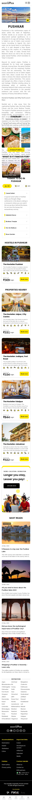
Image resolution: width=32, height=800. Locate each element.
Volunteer (20, 753)
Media (19, 756)
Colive (4, 751)
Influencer (20, 750)
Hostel (4, 745)
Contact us (20, 767)
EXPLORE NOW (11, 486)
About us (19, 764)
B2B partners (21, 770)
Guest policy (6, 764)
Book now (24, 279)
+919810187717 (25, 772)
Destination (6, 743)
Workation (5, 748)
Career (19, 743)
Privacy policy (6, 767)
